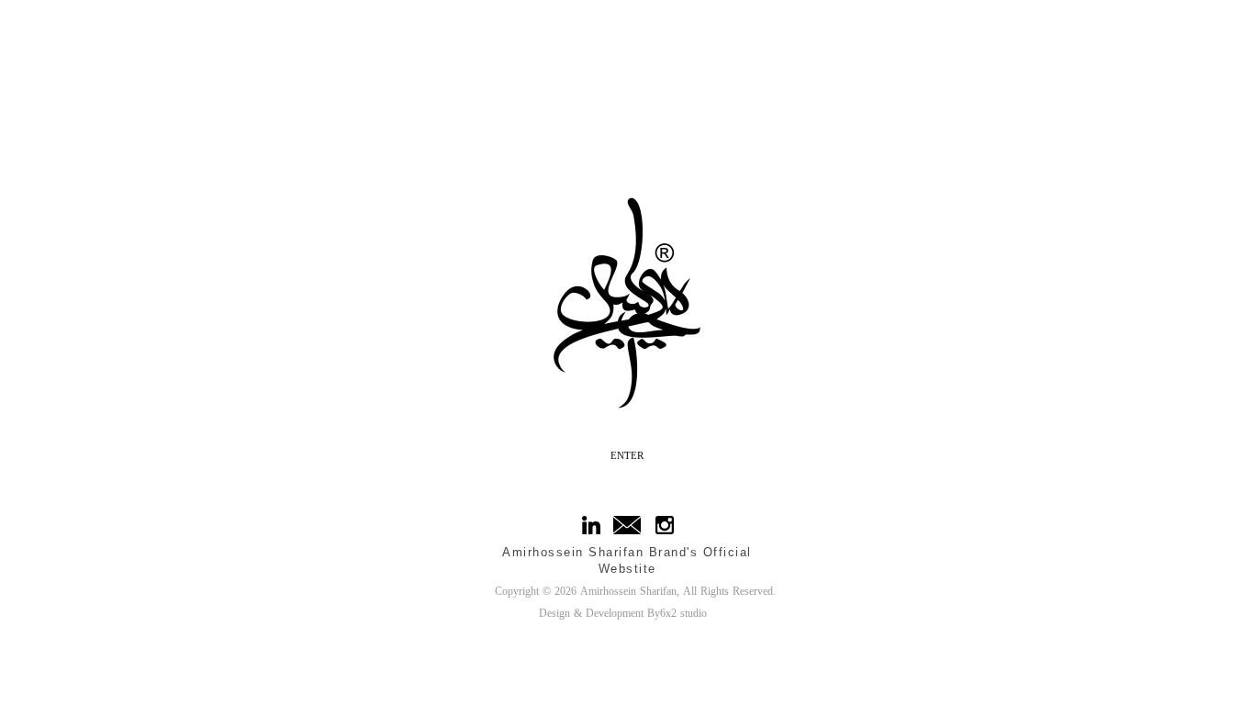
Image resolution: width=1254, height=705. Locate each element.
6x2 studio (683, 614)
